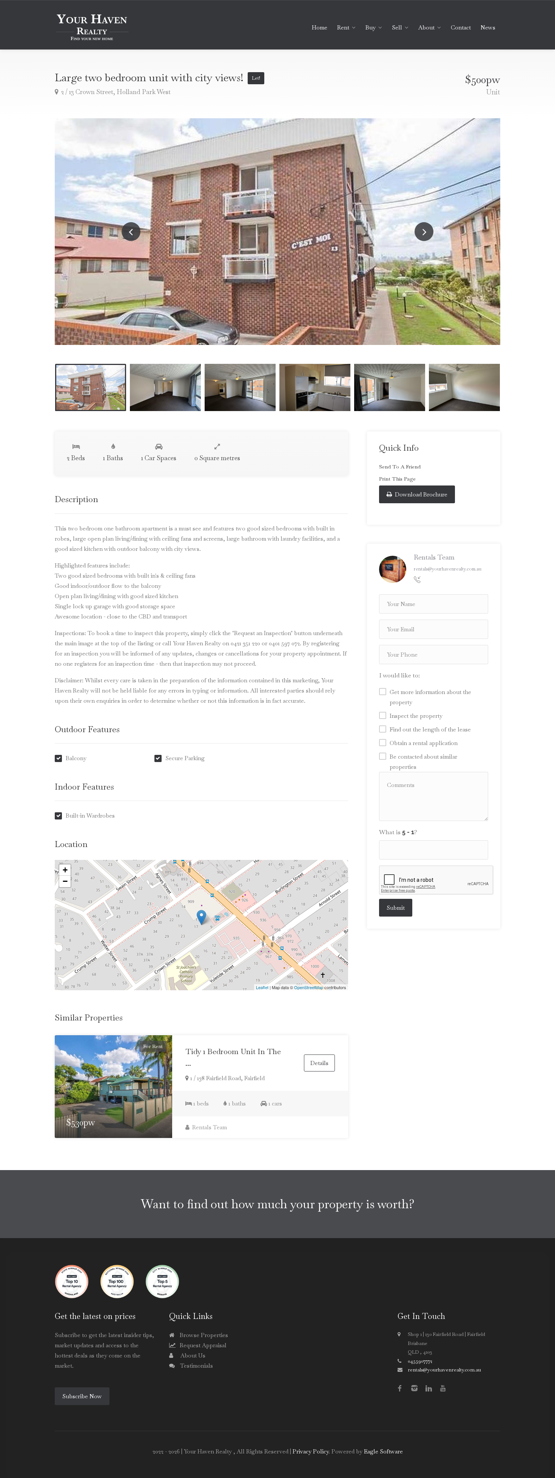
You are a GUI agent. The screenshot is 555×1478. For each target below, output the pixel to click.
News (488, 27)
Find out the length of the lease (430, 729)
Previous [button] (131, 231)
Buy (370, 27)
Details (319, 1063)
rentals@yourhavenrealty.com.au (447, 569)
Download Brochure (420, 494)
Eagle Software (383, 1451)
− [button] (65, 881)
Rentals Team (209, 1127)
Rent (343, 27)
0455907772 (420, 1361)
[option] (277, 231)
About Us (192, 1355)
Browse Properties (203, 1335)
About (426, 27)
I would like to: (399, 675)
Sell (397, 27)
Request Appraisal (202, 1345)
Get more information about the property (430, 697)
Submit (396, 907)
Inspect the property (416, 715)
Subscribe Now (82, 1396)
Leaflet (262, 987)
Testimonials (196, 1365)
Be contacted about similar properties (423, 761)
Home (319, 27)
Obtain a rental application (424, 743)
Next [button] (424, 231)
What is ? (398, 832)
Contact (461, 27)
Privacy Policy (310, 1451)
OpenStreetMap (308, 987)
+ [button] (65, 870)
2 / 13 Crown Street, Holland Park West (115, 92)
